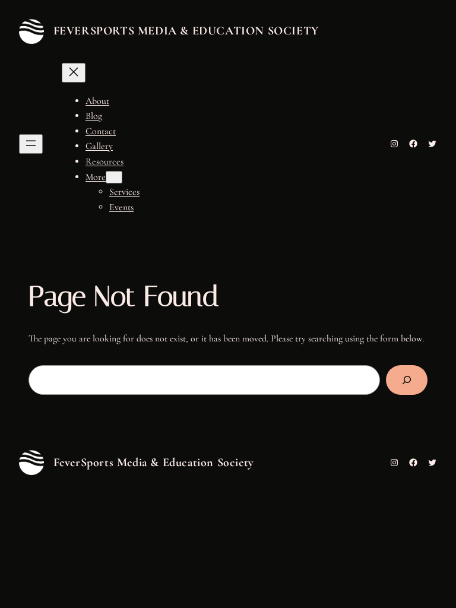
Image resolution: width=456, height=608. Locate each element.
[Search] (407, 379)
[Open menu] (31, 144)
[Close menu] (74, 73)
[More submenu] (114, 177)
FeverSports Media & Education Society (186, 31)
